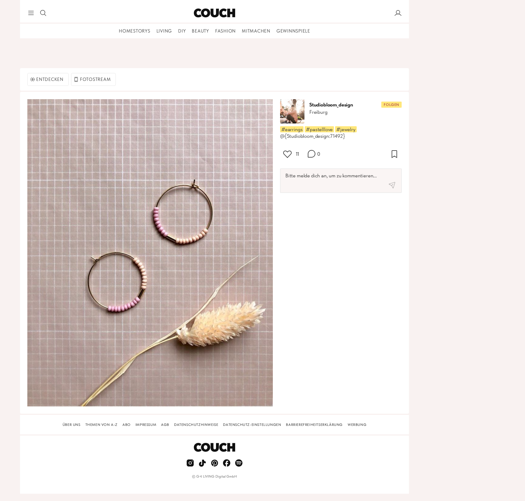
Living (164, 31)
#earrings (291, 129)
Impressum (146, 425)
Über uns (72, 425)
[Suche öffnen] (43, 13)
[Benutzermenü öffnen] (398, 13)
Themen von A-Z (101, 425)
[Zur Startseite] (214, 13)
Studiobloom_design (331, 105)
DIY (182, 31)
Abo (126, 425)
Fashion (225, 31)
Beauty (200, 31)
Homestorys (134, 31)
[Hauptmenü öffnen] (31, 13)
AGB (165, 425)
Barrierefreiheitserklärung (314, 425)
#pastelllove (319, 129)
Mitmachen (256, 31)
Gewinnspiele (293, 31)
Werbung (357, 425)
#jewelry (345, 129)
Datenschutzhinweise (196, 425)
